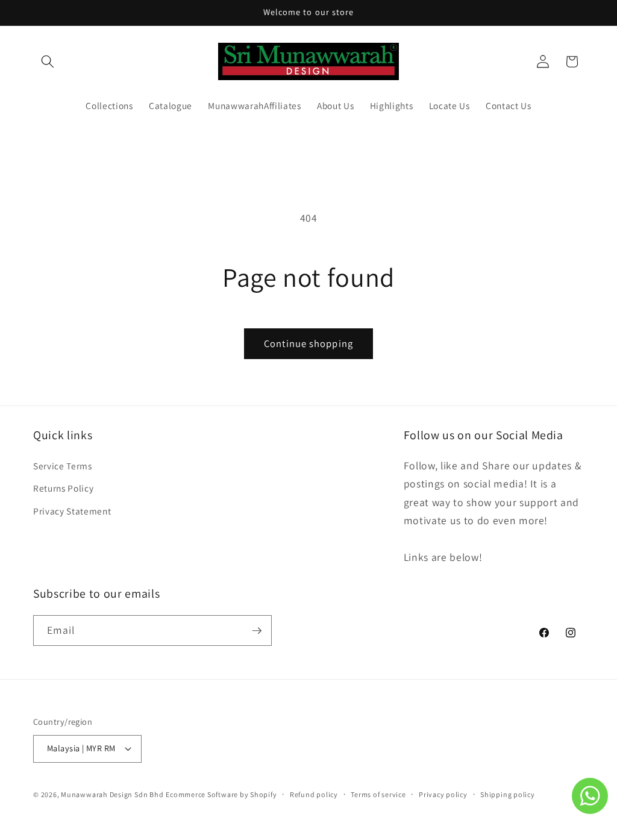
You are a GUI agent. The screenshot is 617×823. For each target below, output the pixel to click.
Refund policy (314, 794)
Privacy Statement (72, 511)
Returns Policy (63, 488)
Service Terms (62, 466)
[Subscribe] (256, 630)
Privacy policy (443, 794)
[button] (47, 61)
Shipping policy (507, 794)
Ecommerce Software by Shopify (221, 794)
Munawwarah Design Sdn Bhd (112, 794)
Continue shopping (308, 343)
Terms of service (378, 794)
